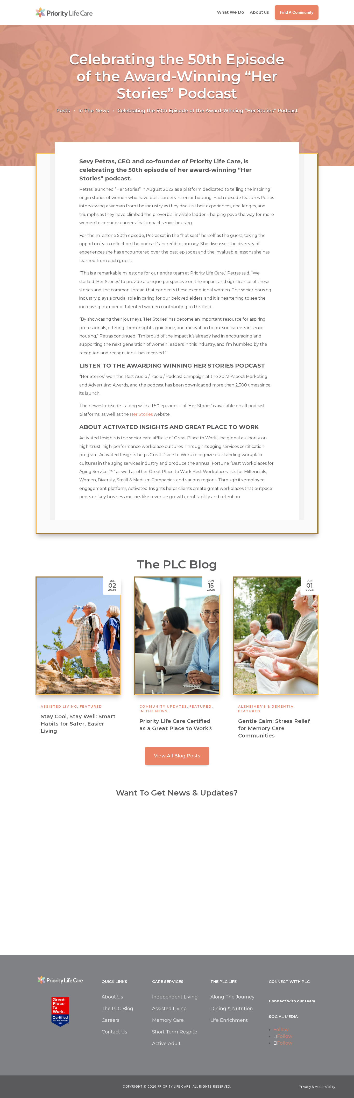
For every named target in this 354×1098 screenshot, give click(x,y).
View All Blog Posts (177, 756)
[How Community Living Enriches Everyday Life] (307, 636)
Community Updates (95, 706)
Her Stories (141, 414)
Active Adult (166, 1043)
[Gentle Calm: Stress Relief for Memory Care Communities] (208, 636)
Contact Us (114, 1032)
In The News (86, 711)
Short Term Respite (174, 1032)
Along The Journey (232, 997)
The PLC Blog (117, 1008)
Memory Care (168, 1020)
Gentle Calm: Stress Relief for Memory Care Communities (207, 728)
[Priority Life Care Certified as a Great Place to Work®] (110, 636)
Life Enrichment (229, 1020)
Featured (133, 706)
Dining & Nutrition (231, 1008)
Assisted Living (169, 1008)
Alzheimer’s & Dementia (198, 706)
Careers (110, 1020)
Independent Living (317, 706)
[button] (312, 661)
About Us (112, 997)
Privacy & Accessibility (317, 1087)
